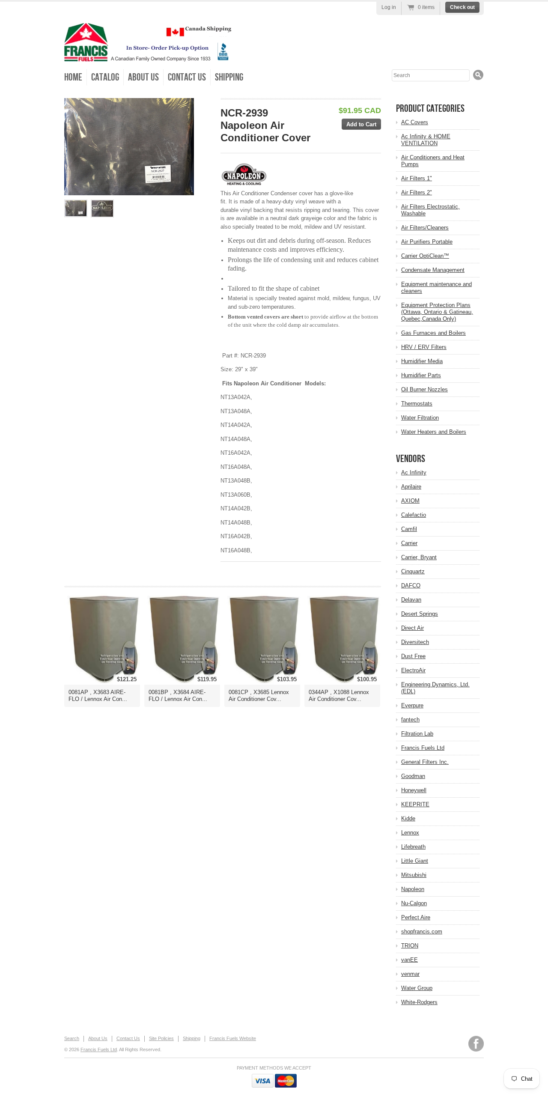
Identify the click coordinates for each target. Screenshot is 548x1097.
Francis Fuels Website (232, 1038)
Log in (388, 7)
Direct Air (412, 628)
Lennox (410, 832)
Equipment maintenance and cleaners (436, 287)
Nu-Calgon (414, 903)
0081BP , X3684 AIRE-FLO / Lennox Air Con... (178, 695)
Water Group (416, 988)
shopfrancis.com (421, 931)
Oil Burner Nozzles (424, 389)
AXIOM (410, 501)
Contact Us (187, 77)
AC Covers (414, 122)
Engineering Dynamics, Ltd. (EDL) (435, 688)
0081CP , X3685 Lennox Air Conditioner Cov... (259, 695)
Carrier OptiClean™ (425, 256)
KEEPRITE (415, 804)
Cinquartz (413, 571)
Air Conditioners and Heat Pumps (433, 160)
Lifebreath (413, 847)
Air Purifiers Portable (427, 241)
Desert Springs (419, 614)
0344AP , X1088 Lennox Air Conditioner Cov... (339, 695)
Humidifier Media (422, 361)
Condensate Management (433, 270)
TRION (409, 945)
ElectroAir (413, 670)
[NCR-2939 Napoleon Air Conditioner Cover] (75, 208)
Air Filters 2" (416, 192)
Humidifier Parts (421, 375)
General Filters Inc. (425, 762)
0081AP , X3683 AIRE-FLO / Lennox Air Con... (97, 695)
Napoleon (412, 889)
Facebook (476, 1044)
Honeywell (413, 790)
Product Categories (430, 108)
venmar (410, 974)
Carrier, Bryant (419, 557)
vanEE (409, 960)
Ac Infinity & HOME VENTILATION (425, 139)
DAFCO (410, 585)
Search (71, 1038)
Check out (462, 7)
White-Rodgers (419, 1002)
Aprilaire (411, 486)
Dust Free (413, 656)
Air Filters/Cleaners (425, 227)
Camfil (409, 529)
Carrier (409, 543)
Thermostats (416, 403)
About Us (143, 77)
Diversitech (415, 642)
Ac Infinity (413, 472)
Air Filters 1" (416, 178)
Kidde (408, 818)
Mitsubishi (413, 875)
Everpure (412, 705)
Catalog (105, 77)
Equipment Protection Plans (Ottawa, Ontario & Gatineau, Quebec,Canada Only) (437, 312)
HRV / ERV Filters (424, 347)
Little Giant (414, 861)
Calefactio (413, 515)
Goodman (413, 776)
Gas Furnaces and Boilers (433, 333)
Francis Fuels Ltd (422, 748)
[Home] (147, 55)
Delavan (411, 599)
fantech (410, 719)
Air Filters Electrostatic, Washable (430, 210)
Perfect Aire (415, 917)
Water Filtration (420, 417)
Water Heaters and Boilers (433, 432)
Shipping (229, 77)
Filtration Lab (417, 733)
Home (73, 77)
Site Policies (161, 1038)
